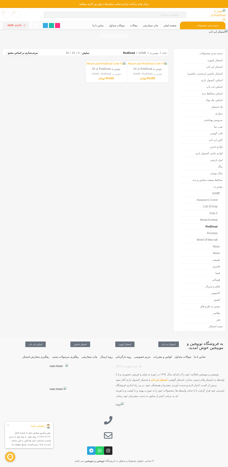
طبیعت (216, 259)
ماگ (220, 166)
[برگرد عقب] (131, 35)
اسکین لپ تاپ (214, 86)
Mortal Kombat (209, 219)
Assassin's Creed (207, 199)
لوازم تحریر (216, 146)
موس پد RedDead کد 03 (106, 68)
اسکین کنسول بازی (212, 80)
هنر (218, 319)
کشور (217, 299)
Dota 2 (214, 213)
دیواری (219, 113)
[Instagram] (108, 450)
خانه (164, 53)
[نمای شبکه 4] (45, 53)
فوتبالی (216, 279)
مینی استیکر (216, 326)
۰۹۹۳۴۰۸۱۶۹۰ (14, 25)
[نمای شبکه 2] (58, 53)
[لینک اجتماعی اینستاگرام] (57, 25)
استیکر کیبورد (215, 60)
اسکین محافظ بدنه (212, 93)
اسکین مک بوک (214, 100)
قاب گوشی (216, 133)
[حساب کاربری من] (36, 25)
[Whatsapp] (100, 450)
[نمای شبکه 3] (51, 53)
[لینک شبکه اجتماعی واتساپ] (51, 25)
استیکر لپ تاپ (214, 66)
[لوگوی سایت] (216, 14)
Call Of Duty (210, 206)
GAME (216, 193)
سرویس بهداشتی (213, 120)
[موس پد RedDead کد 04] (147, 64)
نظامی (216, 313)
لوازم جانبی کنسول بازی (209, 153)
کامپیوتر (215, 293)
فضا (218, 273)
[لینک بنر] (114, 4)
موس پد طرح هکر (210, 306)
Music (216, 246)
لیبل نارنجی (216, 160)
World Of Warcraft (207, 239)
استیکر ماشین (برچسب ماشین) (205, 73)
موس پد (218, 186)
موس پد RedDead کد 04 (147, 68)
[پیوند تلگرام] (45, 25)
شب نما (218, 126)
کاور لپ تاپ (216, 139)
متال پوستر (216, 173)
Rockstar (212, 233)
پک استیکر (217, 106)
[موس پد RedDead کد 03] (106, 64)
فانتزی (216, 266)
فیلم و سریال (212, 286)
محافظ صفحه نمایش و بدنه (207, 180)
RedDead (212, 226)
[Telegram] (91, 450)
